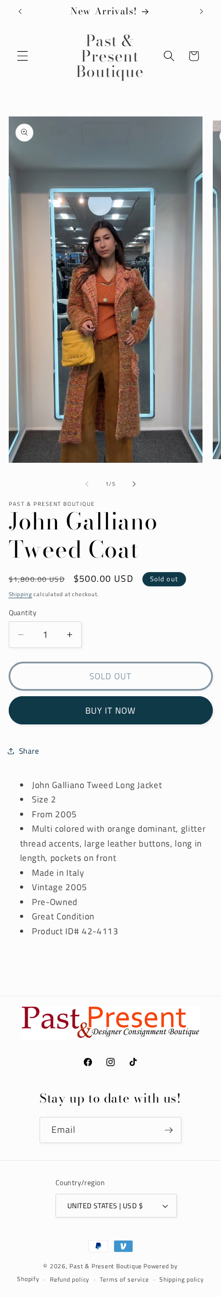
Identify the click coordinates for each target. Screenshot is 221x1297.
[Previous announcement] (20, 11)
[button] (22, 56)
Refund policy (69, 1279)
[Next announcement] (201, 11)
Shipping (20, 594)
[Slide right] (134, 484)
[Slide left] (87, 484)
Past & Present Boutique (105, 1266)
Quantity (23, 612)
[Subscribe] (168, 1130)
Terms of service (124, 1279)
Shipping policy (181, 1279)
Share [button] (29, 751)
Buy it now (110, 710)
